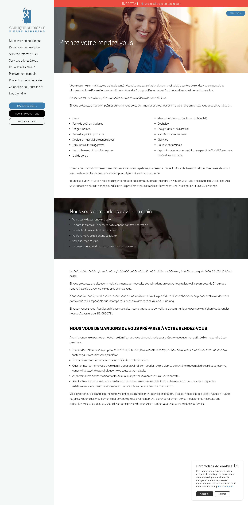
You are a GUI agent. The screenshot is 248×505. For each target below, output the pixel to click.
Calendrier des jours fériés (26, 87)
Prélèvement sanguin (23, 74)
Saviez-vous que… (27, 105)
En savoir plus (225, 487)
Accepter (204, 494)
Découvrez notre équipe (24, 47)
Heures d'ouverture (27, 113)
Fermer (222, 494)
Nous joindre (17, 93)
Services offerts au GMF (24, 54)
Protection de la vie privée (25, 80)
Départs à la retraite (22, 67)
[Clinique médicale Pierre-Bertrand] (27, 19)
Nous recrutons (27, 121)
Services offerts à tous (23, 60)
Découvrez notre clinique (25, 41)
